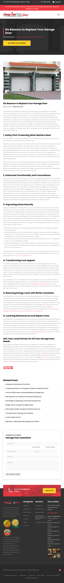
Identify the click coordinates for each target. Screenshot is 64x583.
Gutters (25, 518)
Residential (26, 509)
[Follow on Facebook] (60, 570)
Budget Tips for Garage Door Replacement (19, 405)
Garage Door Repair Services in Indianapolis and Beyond (40, 517)
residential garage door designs (40, 284)
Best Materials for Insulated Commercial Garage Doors (24, 397)
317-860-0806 (45, 2)
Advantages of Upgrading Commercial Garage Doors (23, 401)
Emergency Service (41, 522)
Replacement (39, 512)
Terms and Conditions (53, 575)
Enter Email (36, 447)
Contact (25, 525)
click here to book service (17, 43)
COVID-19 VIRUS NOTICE (13, 417)
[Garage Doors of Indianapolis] (50, 552)
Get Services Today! (13, 474)
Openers (26, 515)
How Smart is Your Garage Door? (21, 255)
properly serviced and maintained (41, 332)
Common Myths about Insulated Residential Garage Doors (25, 392)
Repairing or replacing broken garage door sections (22, 421)
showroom (44, 357)
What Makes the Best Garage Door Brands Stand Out (23, 409)
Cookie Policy (23, 575)
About (25, 522)
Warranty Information (32, 578)
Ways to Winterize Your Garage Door (31, 311)
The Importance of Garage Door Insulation (19, 413)
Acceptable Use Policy (10, 575)
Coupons (58, 2)
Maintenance (10, 37)
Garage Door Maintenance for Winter (18, 384)
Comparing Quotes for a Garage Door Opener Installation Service (27, 388)
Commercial (27, 512)
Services (25, 505)
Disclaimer (32, 575)
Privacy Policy (41, 575)
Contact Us (49, 490)
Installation (38, 505)
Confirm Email (50, 447)
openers (53, 212)
